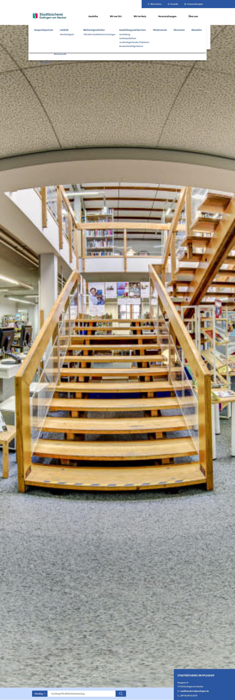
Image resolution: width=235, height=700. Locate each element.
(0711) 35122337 (188, 695)
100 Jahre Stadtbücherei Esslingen (99, 34)
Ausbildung (124, 34)
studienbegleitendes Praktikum (134, 42)
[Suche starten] (121, 694)
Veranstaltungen (195, 4)
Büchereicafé (60, 54)
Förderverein (160, 30)
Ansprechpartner (43, 30)
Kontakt (174, 4)
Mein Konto (155, 4)
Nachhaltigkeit (67, 34)
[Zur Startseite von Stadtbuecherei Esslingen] (49, 15)
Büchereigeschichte (94, 30)
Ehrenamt (179, 30)
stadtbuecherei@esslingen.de (194, 691)
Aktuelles (196, 30)
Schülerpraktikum (127, 38)
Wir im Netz (140, 16)
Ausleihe (93, 16)
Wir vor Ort (116, 16)
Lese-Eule (45, 62)
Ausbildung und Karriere (132, 30)
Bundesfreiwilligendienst (131, 46)
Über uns (193, 16)
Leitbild (64, 30)
